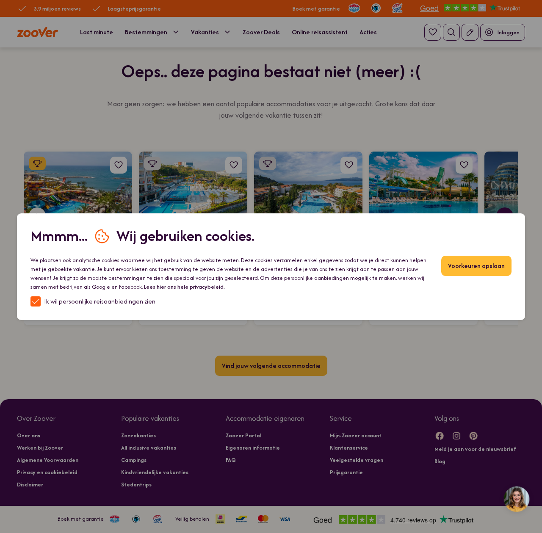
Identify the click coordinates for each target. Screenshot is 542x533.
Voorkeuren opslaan (476, 265)
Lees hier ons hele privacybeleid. (184, 287)
